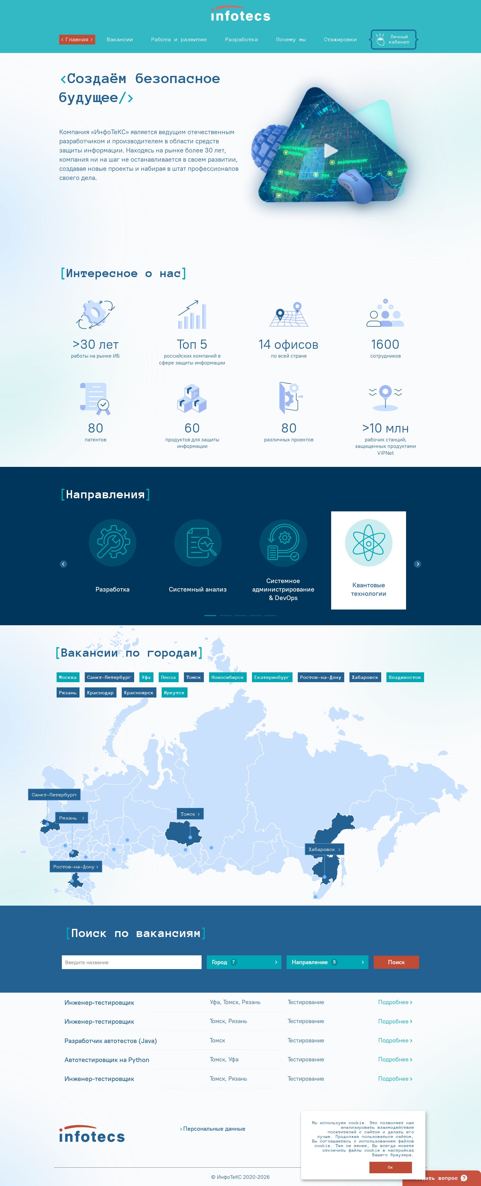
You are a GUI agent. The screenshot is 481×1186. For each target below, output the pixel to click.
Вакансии (120, 39)
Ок (390, 1167)
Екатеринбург (272, 677)
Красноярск (139, 692)
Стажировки (340, 39)
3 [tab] (238, 615)
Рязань (68, 692)
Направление (314, 962)
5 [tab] (268, 615)
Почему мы (291, 39)
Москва (68, 677)
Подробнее (393, 1002)
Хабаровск (365, 677)
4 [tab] (253, 615)
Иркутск (174, 692)
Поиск (396, 962)
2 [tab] (223, 615)
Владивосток (405, 677)
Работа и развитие (179, 39)
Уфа (146, 677)
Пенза (168, 677)
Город (223, 962)
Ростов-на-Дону (321, 677)
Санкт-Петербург (109, 677)
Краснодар (100, 692)
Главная (77, 39)
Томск (194, 677)
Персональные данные (214, 1128)
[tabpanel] (112, 560)
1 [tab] (208, 615)
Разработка (241, 39)
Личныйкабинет (399, 39)
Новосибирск (228, 677)
